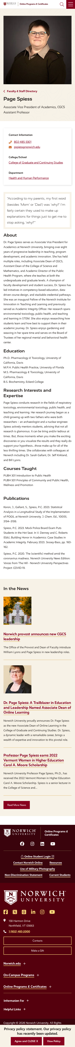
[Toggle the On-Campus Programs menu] (38, 975)
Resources (56, 862)
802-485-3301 (22, 142)
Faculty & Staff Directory (22, 91)
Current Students (59, 875)
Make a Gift (37, 950)
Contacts (37, 940)
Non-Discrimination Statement (23, 875)
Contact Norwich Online (28, 862)
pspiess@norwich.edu (27, 147)
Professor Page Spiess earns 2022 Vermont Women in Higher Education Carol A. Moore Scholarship (33, 760)
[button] (26, 1041)
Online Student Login (37, 856)
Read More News (16, 805)
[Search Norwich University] (62, 4)
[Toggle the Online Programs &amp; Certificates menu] (50, 986)
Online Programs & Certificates (25, 986)
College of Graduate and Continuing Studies (36, 162)
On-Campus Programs (18, 975)
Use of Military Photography (37, 868)
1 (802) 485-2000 (19, 931)
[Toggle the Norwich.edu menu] (24, 963)
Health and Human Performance (29, 178)
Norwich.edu (12, 963)
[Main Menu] (70, 4)
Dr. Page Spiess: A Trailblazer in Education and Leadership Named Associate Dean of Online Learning (37, 707)
